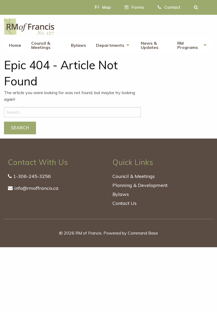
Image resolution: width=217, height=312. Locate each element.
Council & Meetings (41, 45)
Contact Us (124, 203)
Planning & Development (140, 185)
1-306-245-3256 (32, 176)
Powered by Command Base (130, 233)
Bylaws (78, 45)
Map (106, 7)
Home (15, 45)
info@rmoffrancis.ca (36, 188)
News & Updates (150, 45)
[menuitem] (15, 45)
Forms (137, 7)
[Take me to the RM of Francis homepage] (29, 26)
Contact (171, 7)
